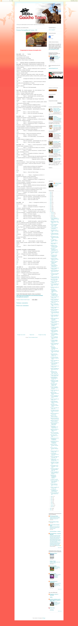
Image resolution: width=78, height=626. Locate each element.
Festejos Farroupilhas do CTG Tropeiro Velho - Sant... (55, 316)
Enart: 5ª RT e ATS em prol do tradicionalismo (55, 433)
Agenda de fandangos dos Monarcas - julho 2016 (57, 159)
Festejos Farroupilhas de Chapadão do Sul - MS (55, 277)
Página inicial (32, 334)
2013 (51, 211)
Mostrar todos (60, 547)
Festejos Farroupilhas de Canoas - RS (55, 297)
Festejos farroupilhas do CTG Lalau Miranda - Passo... (54, 396)
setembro (52, 216)
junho (52, 499)
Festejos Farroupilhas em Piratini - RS (55, 302)
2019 (51, 202)
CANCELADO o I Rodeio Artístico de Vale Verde (57, 568)
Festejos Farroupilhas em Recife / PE (55, 408)
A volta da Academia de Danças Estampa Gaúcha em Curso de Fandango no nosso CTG (55, 518)
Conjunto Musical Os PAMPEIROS (53, 582)
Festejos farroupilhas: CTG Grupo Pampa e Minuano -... (54, 334)
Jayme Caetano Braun (57, 133)
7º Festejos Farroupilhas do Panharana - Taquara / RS (55, 328)
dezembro (52, 212)
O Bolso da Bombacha (54, 56)
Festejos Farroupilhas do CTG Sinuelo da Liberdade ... (55, 324)
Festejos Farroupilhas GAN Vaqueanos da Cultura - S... (54, 331)
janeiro (52, 506)
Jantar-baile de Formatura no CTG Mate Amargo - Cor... (54, 249)
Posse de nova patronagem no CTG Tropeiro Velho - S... (54, 427)
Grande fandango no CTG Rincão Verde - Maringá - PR (54, 378)
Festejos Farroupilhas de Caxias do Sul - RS (55, 300)
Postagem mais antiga (42, 334)
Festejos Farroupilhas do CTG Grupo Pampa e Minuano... (55, 473)
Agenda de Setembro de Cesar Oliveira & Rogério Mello (55, 423)
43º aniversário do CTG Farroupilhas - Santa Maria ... (54, 466)
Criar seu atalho (51, 38)
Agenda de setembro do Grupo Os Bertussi (54, 421)
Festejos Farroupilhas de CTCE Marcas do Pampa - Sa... (55, 363)
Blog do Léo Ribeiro (53, 553)
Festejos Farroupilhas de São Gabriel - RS (55, 457)
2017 (51, 205)
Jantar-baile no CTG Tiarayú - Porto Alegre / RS (55, 231)
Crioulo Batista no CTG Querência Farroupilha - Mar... (55, 237)
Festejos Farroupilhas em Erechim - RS (55, 308)
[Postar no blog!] (33, 299)
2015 (51, 208)
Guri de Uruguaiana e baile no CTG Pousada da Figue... (55, 219)
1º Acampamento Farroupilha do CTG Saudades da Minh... (54, 294)
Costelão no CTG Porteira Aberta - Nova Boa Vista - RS (55, 460)
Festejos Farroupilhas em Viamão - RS (55, 366)
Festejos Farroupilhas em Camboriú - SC (55, 282)
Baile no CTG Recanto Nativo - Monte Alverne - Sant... (55, 304)
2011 (51, 509)
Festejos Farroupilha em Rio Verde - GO (55, 310)
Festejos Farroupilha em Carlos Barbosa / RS (55, 375)
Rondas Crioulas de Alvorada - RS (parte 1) (54, 448)
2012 (51, 508)
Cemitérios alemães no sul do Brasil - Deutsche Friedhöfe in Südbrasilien (55, 600)
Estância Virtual (53, 561)
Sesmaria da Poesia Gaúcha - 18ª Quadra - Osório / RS (55, 259)
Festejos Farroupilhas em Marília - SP (55, 399)
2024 (51, 195)
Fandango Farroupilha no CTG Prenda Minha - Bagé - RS (55, 469)
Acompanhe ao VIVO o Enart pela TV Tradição (57, 126)
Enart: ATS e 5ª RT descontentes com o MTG (54, 435)
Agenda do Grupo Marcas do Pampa (54, 416)
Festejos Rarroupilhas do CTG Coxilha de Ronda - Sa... (55, 481)
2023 (51, 196)
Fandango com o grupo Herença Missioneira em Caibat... (54, 381)
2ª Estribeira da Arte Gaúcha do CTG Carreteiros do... (54, 256)
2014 (51, 209)
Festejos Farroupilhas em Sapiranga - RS (55, 322)
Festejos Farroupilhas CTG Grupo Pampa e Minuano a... (54, 387)
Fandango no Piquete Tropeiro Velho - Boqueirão (54, 262)
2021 (51, 199)
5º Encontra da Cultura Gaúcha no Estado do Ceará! (55, 358)
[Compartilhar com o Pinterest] (36, 299)
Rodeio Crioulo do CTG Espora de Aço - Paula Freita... (55, 222)
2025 (51, 193)
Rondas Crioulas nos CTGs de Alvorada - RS (54, 485)
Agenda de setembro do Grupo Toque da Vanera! (54, 430)
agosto (52, 496)
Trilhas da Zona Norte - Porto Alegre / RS (54, 280)
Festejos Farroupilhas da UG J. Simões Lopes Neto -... (55, 284)
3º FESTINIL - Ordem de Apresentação (57, 142)
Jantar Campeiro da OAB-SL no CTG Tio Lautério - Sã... (54, 355)
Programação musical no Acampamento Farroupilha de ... (55, 439)
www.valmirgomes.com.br (53, 49)
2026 (51, 192)
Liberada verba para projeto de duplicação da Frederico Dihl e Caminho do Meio (55, 527)
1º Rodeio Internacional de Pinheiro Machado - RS (55, 234)
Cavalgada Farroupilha (54, 479)
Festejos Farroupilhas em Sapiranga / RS (55, 268)
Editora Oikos (52, 607)
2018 (51, 203)
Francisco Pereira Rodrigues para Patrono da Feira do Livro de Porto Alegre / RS (57, 110)
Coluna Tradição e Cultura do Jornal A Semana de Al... (54, 265)
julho (52, 497)
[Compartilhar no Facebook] (35, 299)
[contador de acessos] (53, 90)
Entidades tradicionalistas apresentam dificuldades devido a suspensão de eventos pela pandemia (57, 118)
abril (51, 502)
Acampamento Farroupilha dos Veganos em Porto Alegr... (54, 291)
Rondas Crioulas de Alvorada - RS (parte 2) (54, 445)
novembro (52, 213)
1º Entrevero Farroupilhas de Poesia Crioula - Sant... (55, 274)
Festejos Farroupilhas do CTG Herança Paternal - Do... (55, 312)
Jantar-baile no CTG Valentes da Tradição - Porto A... (55, 405)
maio (52, 500)
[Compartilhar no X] (34, 299)
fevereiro (52, 505)
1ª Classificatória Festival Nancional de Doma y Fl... (55, 454)
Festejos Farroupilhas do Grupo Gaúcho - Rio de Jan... (55, 344)
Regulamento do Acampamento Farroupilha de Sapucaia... (53, 476)
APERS (51, 597)
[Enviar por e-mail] (32, 299)
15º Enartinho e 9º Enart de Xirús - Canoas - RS (55, 252)
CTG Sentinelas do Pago (54, 521)
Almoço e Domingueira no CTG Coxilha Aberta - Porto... (54, 225)
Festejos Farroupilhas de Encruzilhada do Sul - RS (55, 271)
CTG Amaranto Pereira (54, 516)
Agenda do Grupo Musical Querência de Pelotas (55, 393)
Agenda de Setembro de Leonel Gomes (55, 414)
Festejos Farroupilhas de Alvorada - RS (55, 451)
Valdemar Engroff (51, 35)
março (52, 503)
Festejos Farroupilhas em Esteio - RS (55, 361)
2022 (51, 198)
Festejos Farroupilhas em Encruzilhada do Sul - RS (55, 369)
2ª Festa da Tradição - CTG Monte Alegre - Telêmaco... (54, 341)
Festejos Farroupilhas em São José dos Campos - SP (55, 351)
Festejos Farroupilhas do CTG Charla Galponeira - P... (55, 319)
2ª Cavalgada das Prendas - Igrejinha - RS (54, 240)
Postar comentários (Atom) (33, 337)
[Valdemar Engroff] (50, 37)
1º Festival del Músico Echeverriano (54, 228)
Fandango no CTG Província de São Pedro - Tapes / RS (54, 372)
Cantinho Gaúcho (53, 573)
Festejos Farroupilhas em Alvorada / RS (55, 488)
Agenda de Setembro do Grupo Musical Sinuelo (55, 418)
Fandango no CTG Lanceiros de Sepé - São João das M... (54, 246)
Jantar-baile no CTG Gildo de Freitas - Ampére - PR (54, 384)
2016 (51, 206)
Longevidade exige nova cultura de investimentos (57, 58)
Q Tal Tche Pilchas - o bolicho (55, 531)
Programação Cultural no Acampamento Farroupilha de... (55, 442)
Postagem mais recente (21, 334)
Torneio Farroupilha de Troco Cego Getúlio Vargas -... (54, 337)
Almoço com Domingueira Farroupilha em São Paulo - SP (54, 348)
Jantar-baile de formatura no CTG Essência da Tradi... (55, 411)
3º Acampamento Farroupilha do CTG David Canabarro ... (54, 490)
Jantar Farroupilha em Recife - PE (54, 243)
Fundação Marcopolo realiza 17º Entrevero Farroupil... (54, 402)
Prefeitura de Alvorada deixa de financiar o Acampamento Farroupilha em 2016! (57, 151)
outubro (52, 215)
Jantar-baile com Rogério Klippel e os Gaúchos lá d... (55, 463)
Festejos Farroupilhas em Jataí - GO (55, 391)
